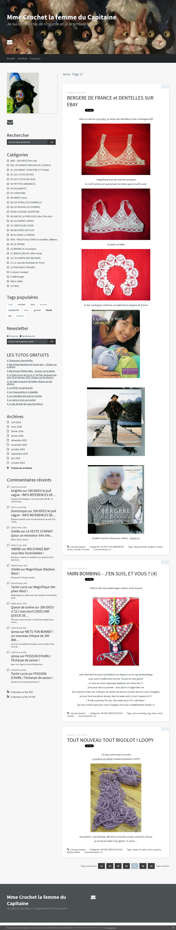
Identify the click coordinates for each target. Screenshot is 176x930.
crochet (21, 304)
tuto (32, 304)
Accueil (11, 58)
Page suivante (162, 866)
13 (101, 866)
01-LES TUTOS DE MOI (22, 174)
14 (110, 866)
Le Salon (14, 285)
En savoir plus (111, 928)
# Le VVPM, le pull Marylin (20, 387)
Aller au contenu (9, 2)
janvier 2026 (17, 435)
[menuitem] (12, 58)
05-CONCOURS (17, 193)
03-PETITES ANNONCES (22, 183)
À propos (35, 58)
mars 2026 (16, 426)
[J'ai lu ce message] (173, 928)
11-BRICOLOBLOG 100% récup (26, 253)
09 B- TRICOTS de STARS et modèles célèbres (33, 239)
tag (148, 713)
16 (126, 866)
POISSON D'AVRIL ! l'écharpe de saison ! (31, 658)
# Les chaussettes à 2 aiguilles (22, 392)
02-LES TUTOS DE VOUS (22, 179)
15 (118, 866)
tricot (49, 310)
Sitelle (15, 531)
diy (10, 315)
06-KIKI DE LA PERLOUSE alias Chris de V (31, 216)
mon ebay (101, 119)
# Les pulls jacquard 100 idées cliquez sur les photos (29, 382)
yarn (134, 713)
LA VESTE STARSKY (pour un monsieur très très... (32, 533)
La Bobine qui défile (102, 759)
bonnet (43, 304)
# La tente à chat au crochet (21, 400)
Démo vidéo (16, 281)
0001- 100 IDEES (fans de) (23, 160)
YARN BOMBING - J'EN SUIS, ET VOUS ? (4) (112, 573)
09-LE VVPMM (17, 244)
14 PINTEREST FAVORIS (22, 267)
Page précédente (89, 866)
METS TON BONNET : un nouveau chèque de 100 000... (32, 635)
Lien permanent (78, 546)
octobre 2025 (18, 449)
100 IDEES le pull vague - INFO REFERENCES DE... (33, 492)
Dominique (19, 511)
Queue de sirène (22, 607)
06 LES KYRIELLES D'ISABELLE (26, 202)
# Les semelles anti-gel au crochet (24, 396)
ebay (136, 546)
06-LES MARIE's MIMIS (22, 220)
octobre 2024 (18, 462)
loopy (135, 849)
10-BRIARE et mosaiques (23, 248)
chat (10, 304)
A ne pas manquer (19, 272)
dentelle (143, 546)
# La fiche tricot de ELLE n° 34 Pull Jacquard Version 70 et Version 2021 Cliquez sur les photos (32, 376)
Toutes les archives (21, 468)
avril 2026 (16, 422)
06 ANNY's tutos (18, 197)
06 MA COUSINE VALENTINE (24, 211)
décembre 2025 (19, 440)
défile (77, 852)
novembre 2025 (19, 444)
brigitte (16, 490)
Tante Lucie (19, 587)
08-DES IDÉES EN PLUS (22, 230)
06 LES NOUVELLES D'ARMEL (25, 207)
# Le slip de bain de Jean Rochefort (25, 403)
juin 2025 (15, 458)
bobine (70, 852)
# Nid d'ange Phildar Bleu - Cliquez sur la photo (31, 371)
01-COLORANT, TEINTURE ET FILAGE (29, 169)
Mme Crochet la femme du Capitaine (61, 17)
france (159, 546)
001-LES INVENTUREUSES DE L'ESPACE (30, 165)
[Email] (9, 42)
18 (143, 866)
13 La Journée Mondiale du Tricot (27, 262)
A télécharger (17, 276)
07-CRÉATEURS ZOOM (22, 225)
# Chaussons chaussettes (20, 360)
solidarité (13, 310)
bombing (142, 713)
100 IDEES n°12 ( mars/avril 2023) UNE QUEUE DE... (32, 611)
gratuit (37, 310)
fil (83, 549)
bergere (151, 546)
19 (151, 866)
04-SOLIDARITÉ (18, 188)
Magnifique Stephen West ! (33, 571)
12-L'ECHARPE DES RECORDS (25, 258)
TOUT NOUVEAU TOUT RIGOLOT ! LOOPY (110, 740)
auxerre (157, 849)
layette (20, 315)
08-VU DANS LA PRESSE (22, 234)
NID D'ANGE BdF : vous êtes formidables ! (31, 551)
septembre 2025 (19, 453)
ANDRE (16, 549)
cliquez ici (135, 538)
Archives (22, 58)
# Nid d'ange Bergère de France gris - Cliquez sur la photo (32, 365)
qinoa (15, 631)
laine (26, 310)
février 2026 (17, 431)
